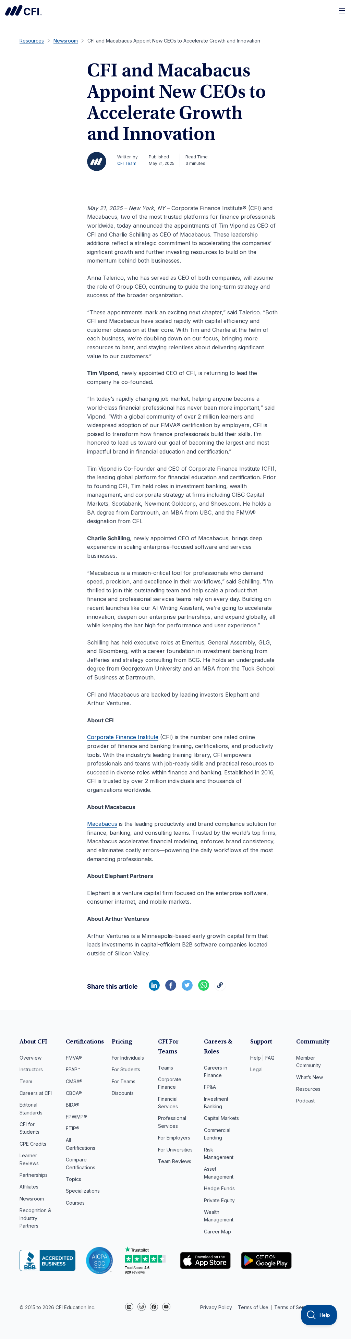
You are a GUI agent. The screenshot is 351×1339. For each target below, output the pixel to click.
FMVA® (74, 1058)
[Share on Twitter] (187, 988)
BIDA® (73, 1105)
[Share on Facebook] (170, 988)
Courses (75, 1203)
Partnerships (34, 1175)
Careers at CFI (36, 1093)
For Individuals (128, 1058)
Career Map (217, 1231)
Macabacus (102, 823)
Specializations (83, 1191)
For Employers (174, 1138)
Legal (256, 1069)
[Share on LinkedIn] (154, 988)
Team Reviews (174, 1161)
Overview (30, 1058)
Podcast (305, 1100)
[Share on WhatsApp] (203, 988)
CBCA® (74, 1093)
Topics (73, 1179)
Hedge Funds (219, 1188)
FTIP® (73, 1128)
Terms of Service (293, 1307)
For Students (126, 1069)
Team (26, 1081)
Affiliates (29, 1187)
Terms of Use (253, 1307)
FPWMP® (76, 1117)
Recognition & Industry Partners (35, 1218)
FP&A (210, 1087)
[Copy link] (220, 988)
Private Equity (219, 1200)
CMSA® (74, 1081)
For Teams (123, 1081)
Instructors (31, 1069)
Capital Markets (221, 1118)
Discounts (123, 1093)
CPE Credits (33, 1144)
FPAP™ (73, 1069)
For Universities (175, 1150)
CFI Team (126, 163)
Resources (308, 1089)
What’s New (309, 1077)
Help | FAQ (262, 1058)
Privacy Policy (216, 1307)
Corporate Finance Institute (23, 10)
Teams (165, 1068)
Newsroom (32, 1199)
